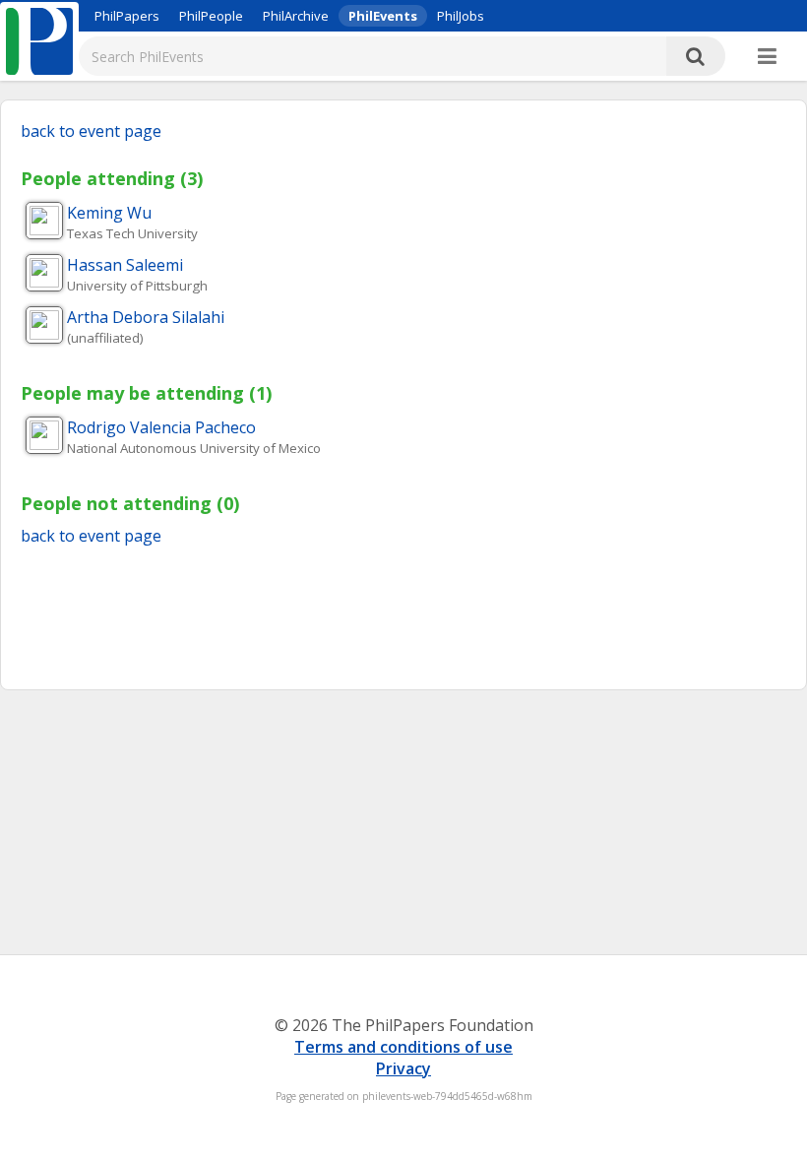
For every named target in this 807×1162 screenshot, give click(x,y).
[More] (767, 57)
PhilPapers (126, 16)
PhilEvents (382, 16)
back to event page (91, 131)
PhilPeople (211, 16)
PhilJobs (460, 16)
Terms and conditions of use (403, 1047)
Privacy (403, 1068)
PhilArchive (296, 16)
